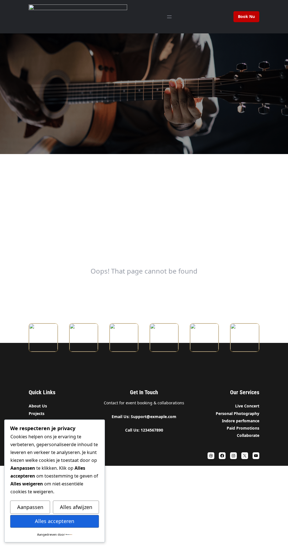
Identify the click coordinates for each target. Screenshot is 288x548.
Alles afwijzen (76, 507)
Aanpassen (30, 507)
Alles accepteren (54, 521)
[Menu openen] (169, 17)
